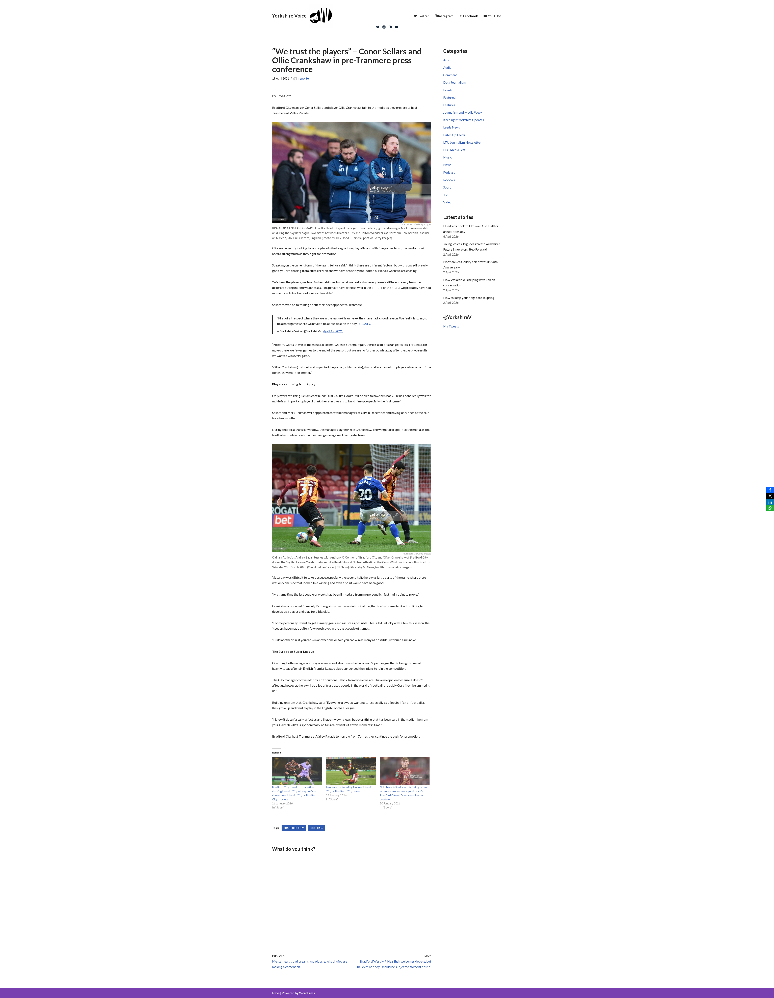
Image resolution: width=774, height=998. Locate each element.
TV (445, 195)
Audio (447, 67)
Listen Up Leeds (454, 135)
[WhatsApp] (770, 508)
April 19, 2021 (333, 331)
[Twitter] (377, 26)
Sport (447, 187)
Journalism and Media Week (462, 112)
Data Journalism (454, 82)
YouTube (494, 16)
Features (449, 105)
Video (447, 202)
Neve (276, 993)
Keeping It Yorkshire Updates (463, 120)
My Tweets (451, 326)
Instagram (446, 16)
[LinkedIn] (770, 502)
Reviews (449, 180)
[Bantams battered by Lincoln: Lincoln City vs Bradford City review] (351, 771)
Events (448, 90)
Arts (446, 60)
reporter (304, 78)
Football (316, 827)
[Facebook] (384, 26)
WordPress (307, 993)
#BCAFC (365, 323)
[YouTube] (396, 26)
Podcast (449, 172)
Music (447, 157)
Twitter (423, 16)
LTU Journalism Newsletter (462, 142)
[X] (770, 496)
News (447, 165)
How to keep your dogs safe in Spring (468, 298)
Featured (449, 97)
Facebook (470, 16)
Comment (450, 75)
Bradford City (294, 827)
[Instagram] (390, 26)
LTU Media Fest (454, 150)
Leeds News (451, 127)
